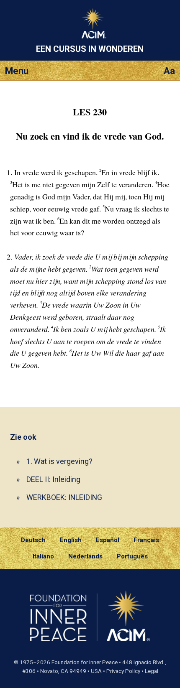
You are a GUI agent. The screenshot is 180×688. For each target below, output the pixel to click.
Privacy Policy (123, 671)
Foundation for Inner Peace (84, 662)
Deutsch (33, 540)
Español (107, 540)
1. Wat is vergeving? (59, 461)
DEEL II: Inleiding (53, 479)
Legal (151, 671)
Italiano (43, 556)
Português (132, 556)
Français (146, 540)
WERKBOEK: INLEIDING (64, 497)
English (71, 540)
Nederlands (85, 556)
